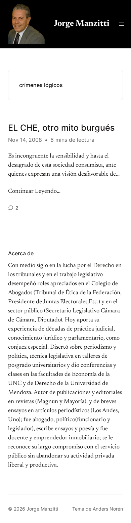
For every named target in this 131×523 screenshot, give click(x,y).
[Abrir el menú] (122, 24)
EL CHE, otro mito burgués (61, 128)
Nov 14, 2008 (25, 139)
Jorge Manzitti (82, 24)
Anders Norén (108, 509)
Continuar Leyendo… (34, 191)
